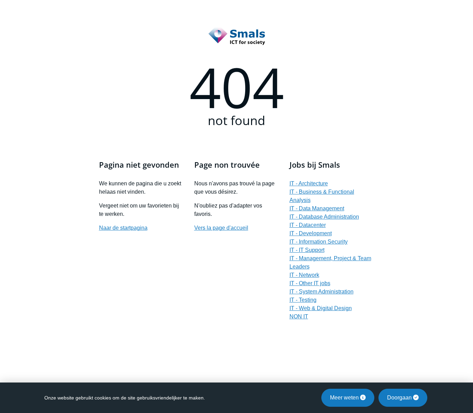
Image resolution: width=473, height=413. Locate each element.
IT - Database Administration (324, 217)
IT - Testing (302, 300)
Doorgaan (400, 398)
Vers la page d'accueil (221, 228)
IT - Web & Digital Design (320, 308)
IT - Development (310, 233)
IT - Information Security (318, 242)
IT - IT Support (306, 250)
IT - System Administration (321, 292)
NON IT (298, 316)
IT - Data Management (316, 208)
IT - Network (304, 275)
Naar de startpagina (123, 228)
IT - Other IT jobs (309, 283)
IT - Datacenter (307, 225)
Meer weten (345, 398)
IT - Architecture (308, 183)
